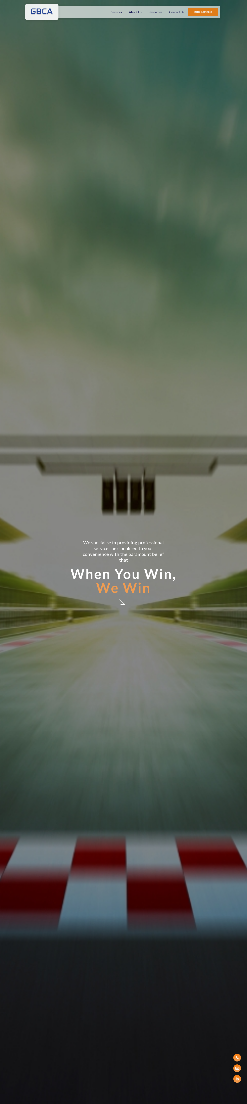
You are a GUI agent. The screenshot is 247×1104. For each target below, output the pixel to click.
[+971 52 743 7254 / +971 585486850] (237, 1057)
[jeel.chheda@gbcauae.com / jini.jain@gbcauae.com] (237, 1068)
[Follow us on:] (237, 1079)
